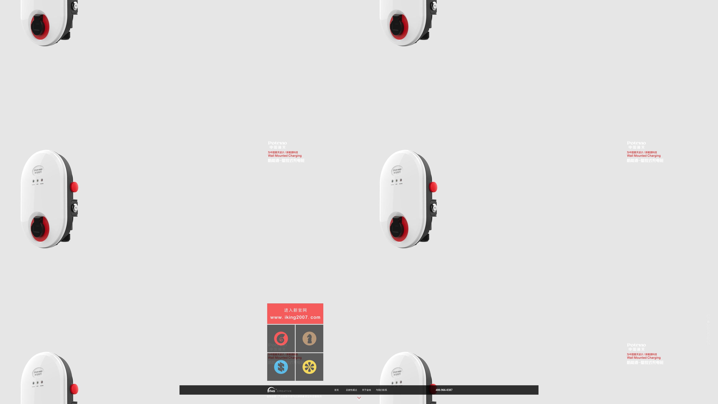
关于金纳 (366, 390)
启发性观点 (351, 390)
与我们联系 (381, 390)
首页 (336, 390)
